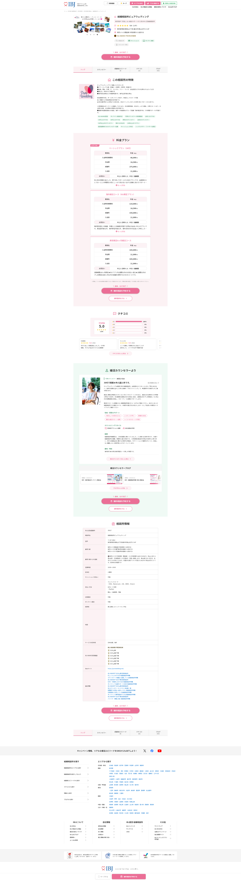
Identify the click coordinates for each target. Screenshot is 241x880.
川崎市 (118, 779)
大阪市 (111, 799)
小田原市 (111, 779)
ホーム (65, 11)
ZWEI (128, 831)
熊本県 (121, 813)
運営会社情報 (102, 826)
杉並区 (116, 773)
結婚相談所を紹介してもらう (72, 774)
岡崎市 (116, 790)
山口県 (131, 804)
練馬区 (140, 773)
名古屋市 (148, 790)
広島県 (126, 804)
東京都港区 (80, 11)
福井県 (137, 784)
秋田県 (131, 765)
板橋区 (135, 773)
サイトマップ (158, 826)
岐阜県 (111, 793)
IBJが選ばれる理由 (146, 7)
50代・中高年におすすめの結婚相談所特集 (120, 682)
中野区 (111, 773)
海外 (147, 813)
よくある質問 (74, 840)
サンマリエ (129, 829)
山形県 (137, 765)
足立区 (145, 773)
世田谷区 (167, 771)
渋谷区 (173, 771)
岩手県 (121, 765)
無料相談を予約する (130, 876)
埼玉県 (111, 782)
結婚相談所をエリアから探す (72, 768)
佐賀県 (111, 813)
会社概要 (100, 829)
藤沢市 (129, 779)
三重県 (121, 793)
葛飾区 (151, 773)
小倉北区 (129, 810)
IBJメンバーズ (130, 826)
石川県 (131, 784)
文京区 (131, 771)
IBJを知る (135, 7)
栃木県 (126, 782)
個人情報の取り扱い (104, 837)
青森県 (116, 765)
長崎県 (116, 813)
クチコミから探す (69, 787)
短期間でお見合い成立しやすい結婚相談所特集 (121, 690)
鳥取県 (111, 804)
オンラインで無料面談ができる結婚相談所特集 (121, 694)
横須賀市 (134, 779)
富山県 (126, 784)
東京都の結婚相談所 (72, 11)
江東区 (147, 771)
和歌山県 (132, 801)
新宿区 (126, 771)
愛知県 (111, 787)
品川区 (152, 771)
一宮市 (111, 790)
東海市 (133, 790)
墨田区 (142, 771)
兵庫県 (111, 801)
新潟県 (116, 784)
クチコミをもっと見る (119, 353)
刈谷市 (128, 790)
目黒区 (157, 771)
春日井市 (122, 790)
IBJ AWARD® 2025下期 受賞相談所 (118, 680)
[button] (87, 34)
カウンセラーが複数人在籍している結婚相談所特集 (123, 678)
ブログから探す (68, 799)
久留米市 (118, 810)
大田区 (162, 771)
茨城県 (121, 782)
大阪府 (111, 796)
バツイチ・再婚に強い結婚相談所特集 (119, 699)
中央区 (118, 771)
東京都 (111, 768)
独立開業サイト (159, 834)
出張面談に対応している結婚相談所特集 (120, 692)
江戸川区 (156, 773)
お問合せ (100, 834)
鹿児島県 (137, 813)
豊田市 (138, 790)
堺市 (115, 799)
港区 (122, 771)
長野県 (121, 784)
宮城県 (126, 765)
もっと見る (121, 185)
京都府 (116, 801)
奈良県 (126, 801)
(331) (158, 69)
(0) (120, 69)
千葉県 (116, 782)
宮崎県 (131, 813)
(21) (139, 69)
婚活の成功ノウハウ (160, 7)
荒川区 (130, 773)
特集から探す (68, 793)
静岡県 (116, 793)
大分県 (126, 813)
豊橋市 (143, 790)
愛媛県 (147, 804)
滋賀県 (121, 801)
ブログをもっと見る (119, 488)
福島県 (142, 765)
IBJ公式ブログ (172, 7)
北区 (125, 773)
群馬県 (131, 782)
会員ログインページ (160, 831)
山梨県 (111, 784)
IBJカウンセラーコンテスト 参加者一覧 (119, 688)
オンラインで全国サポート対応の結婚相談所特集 (122, 684)
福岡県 (111, 807)
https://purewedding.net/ (116, 668)
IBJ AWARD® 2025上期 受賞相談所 (118, 686)
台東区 (137, 771)
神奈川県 (111, 776)
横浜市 (141, 779)
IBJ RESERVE (158, 829)
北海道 (111, 765)
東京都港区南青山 (88, 11)
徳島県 (137, 804)
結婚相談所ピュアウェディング (99, 11)
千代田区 (111, 771)
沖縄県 (143, 813)
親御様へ (72, 837)
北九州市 (111, 810)
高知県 (152, 804)
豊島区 (121, 773)
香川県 (142, 804)
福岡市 (124, 810)
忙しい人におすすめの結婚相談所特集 (119, 675)
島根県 (116, 804)
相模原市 (123, 779)
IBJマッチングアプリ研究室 (161, 838)
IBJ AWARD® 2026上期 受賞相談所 (118, 673)
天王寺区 (129, 799)
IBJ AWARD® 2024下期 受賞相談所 (118, 697)
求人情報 (100, 831)
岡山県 (121, 804)
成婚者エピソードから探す (72, 780)
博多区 (135, 810)
